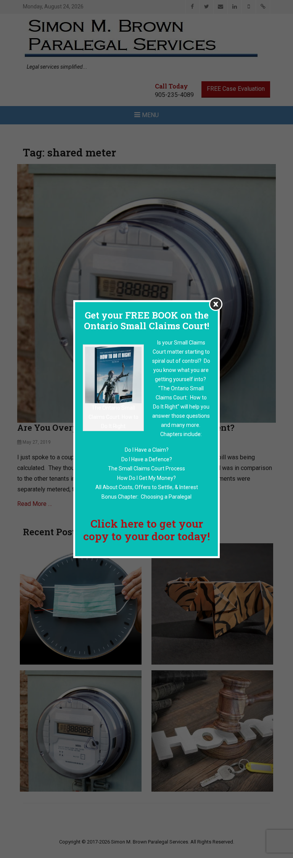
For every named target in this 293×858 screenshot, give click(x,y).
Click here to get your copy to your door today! (146, 529)
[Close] (215, 304)
